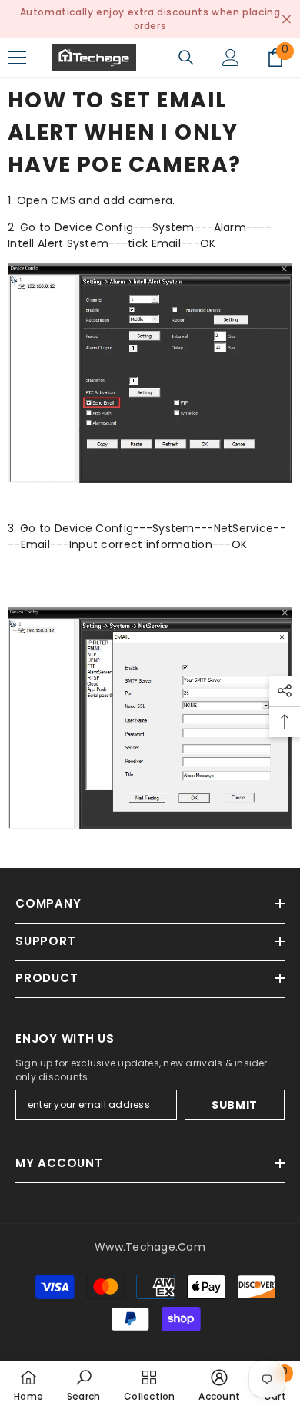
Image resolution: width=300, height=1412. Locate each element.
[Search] (186, 57)
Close (286, 19)
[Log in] (230, 57)
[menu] (17, 57)
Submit (235, 1105)
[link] (83, 1386)
